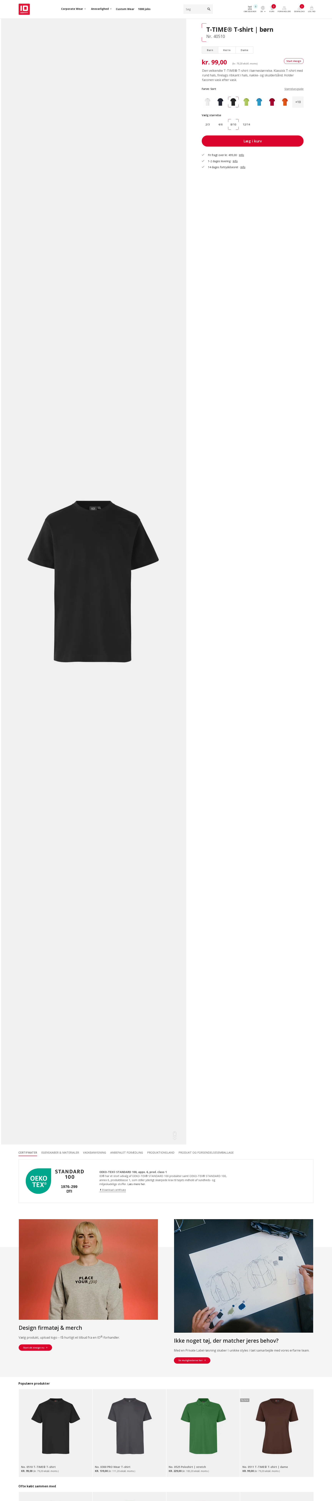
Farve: (253, 89)
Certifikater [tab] (27, 1152)
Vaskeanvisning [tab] (94, 1152)
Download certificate (113, 1189)
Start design (293, 61)
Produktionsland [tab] (160, 1152)
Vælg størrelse (211, 115)
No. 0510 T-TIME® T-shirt (38, 1467)
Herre (227, 50)
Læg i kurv (252, 141)
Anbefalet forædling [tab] (126, 1152)
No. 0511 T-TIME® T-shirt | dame (265, 1467)
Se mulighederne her (190, 1360)
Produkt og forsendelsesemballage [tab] (206, 1152)
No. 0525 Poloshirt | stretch (187, 1467)
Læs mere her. (136, 1184)
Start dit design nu (34, 1347)
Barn (210, 50)
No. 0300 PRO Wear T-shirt (112, 1467)
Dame (244, 50)
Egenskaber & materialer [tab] (60, 1152)
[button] (298, 102)
